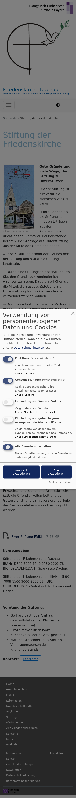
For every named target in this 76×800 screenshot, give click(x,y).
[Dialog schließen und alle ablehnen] (73, 311)
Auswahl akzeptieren (21, 472)
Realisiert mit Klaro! (60, 482)
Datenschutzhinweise (29, 347)
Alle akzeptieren (56, 472)
